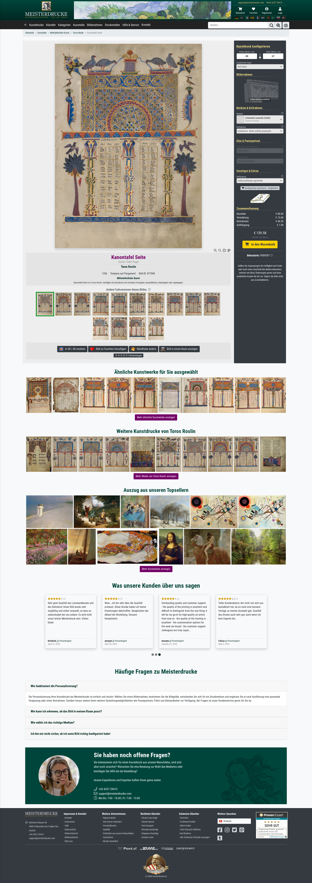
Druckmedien (112, 25)
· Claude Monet (147, 821)
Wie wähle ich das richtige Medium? (53, 722)
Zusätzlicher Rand (243, 62)
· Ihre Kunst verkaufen (112, 821)
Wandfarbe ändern (145, 348)
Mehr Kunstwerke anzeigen (156, 569)
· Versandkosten (109, 825)
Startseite (29, 32)
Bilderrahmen (94, 25)
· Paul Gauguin (147, 825)
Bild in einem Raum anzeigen (181, 348)
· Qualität (106, 829)
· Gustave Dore (147, 837)
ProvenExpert (65, 641)
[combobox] (260, 66)
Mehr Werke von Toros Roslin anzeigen (156, 476)
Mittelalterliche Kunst (59, 32)
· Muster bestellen (110, 841)
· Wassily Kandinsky (149, 829)
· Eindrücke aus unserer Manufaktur (118, 833)
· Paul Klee (183, 818)
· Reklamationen (71, 837)
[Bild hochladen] (285, 25)
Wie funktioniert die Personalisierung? (54, 686)
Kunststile (78, 25)
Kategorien (64, 25)
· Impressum (69, 821)
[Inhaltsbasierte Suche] (278, 25)
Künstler (51, 25)
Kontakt (146, 24)
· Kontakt (68, 818)
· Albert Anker (185, 825)
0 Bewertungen (135, 355)
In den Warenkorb (262, 244)
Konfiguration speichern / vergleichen (261, 188)
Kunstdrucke (36, 25)
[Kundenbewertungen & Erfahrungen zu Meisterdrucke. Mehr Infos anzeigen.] (272, 825)
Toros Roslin (78, 32)
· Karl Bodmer (185, 833)
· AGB (66, 825)
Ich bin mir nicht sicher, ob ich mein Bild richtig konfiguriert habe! (70, 734)
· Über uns (68, 841)
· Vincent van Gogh (149, 818)
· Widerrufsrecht (71, 833)
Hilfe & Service (131, 25)
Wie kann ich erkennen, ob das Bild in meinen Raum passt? (66, 711)
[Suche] (271, 25)
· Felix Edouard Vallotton (190, 829)
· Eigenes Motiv (109, 818)
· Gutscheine (107, 837)
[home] (25, 25)
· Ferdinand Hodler (187, 821)
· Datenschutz (70, 829)
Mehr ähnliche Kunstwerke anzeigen (156, 417)
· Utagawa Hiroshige (150, 833)
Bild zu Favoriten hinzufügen (110, 348)
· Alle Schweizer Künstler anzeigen (194, 837)
